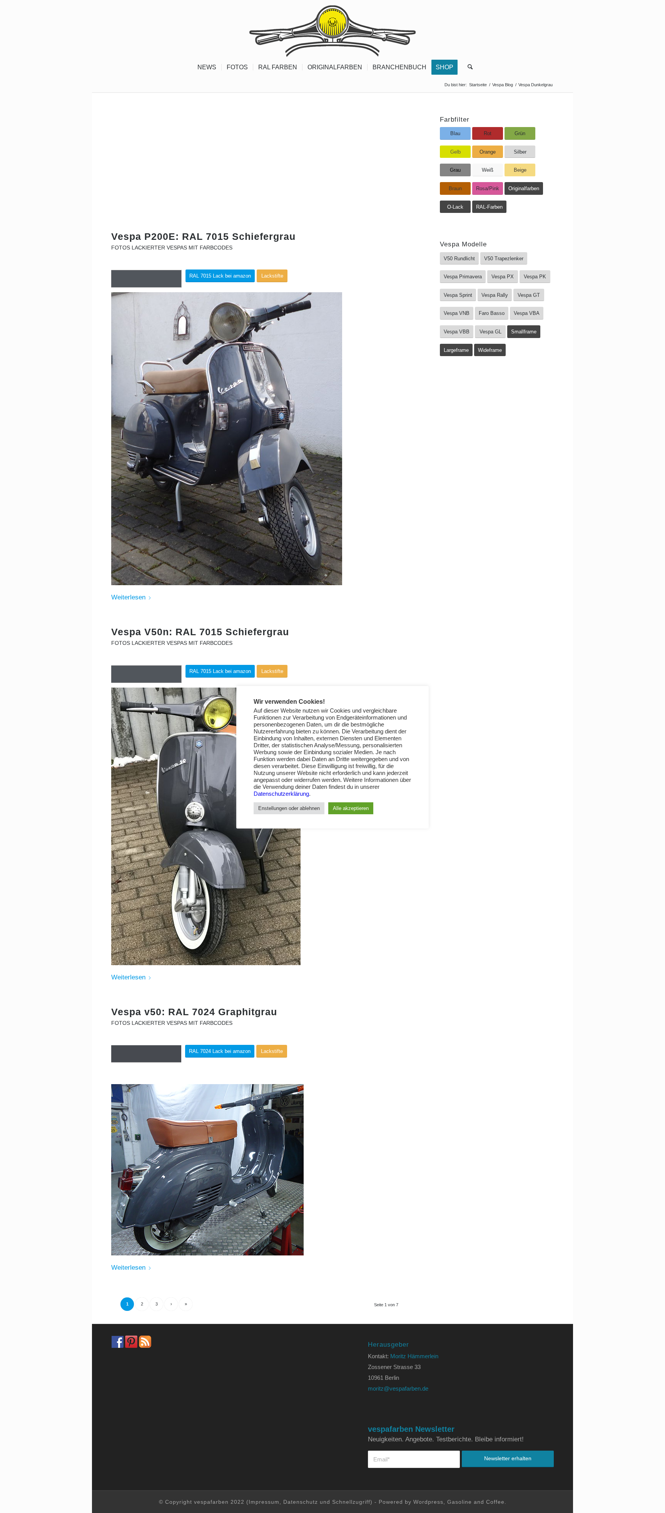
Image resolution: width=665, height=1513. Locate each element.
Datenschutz (300, 1502)
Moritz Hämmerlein (414, 1356)
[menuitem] (206, 67)
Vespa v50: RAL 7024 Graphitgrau (194, 1011)
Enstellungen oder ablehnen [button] (289, 808)
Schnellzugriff (351, 1502)
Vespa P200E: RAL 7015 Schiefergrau (203, 236)
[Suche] (468, 67)
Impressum (264, 1502)
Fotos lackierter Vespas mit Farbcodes (171, 248)
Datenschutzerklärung (281, 794)
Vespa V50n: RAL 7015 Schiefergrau (200, 631)
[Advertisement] (256, 174)
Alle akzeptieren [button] (351, 808)
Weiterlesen (128, 597)
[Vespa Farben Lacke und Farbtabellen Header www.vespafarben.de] (332, 29)
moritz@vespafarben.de (398, 1388)
